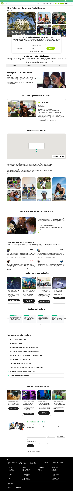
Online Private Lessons (26, 469)
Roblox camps (54, 470)
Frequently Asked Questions (58, 462)
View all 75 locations (26, 479)
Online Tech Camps (25, 470)
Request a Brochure (59, 3)
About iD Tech (11, 469)
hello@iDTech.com (47, 462)
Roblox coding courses (56, 471)
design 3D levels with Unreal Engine (28, 293)
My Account (67, 3)
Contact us (38, 42)
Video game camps (55, 474)
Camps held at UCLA (26, 474)
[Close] (43, 144)
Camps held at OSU (25, 478)
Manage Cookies (11, 486)
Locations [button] (43, 3)
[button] (52, 80)
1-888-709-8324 (32, 462)
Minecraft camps (55, 469)
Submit (30, 445)
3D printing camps (58, 292)
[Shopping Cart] (71, 3)
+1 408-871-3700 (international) (35, 463)
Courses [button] (47, 3)
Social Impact (11, 470)
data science (10, 294)
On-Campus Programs (26, 471)
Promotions (11, 471)
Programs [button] (38, 3)
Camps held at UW (25, 473)
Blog (9, 478)
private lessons (31, 39)
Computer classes (55, 479)
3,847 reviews (14, 10)
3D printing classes (55, 478)
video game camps (28, 296)
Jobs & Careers (11, 475)
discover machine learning (13, 295)
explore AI (10, 291)
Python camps (54, 473)
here (21, 173)
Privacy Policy (41, 51)
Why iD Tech (11, 474)
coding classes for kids (12, 296)
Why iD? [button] (51, 3)
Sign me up (50, 48)
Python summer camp (12, 292)
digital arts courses (57, 294)
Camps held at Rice (26, 475)
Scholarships (11, 473)
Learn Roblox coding (27, 290)
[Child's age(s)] (61, 436)
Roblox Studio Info (59, 411)
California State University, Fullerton (36, 146)
